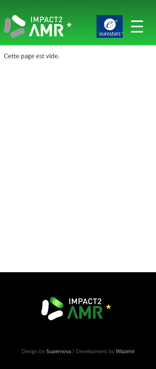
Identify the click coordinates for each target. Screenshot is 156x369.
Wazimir (125, 351)
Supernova (58, 351)
